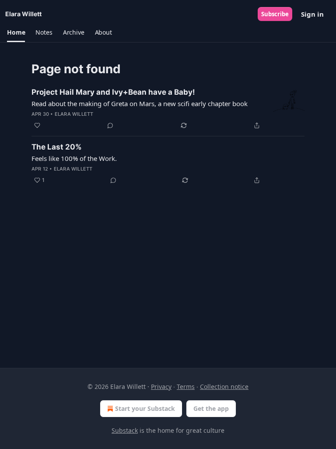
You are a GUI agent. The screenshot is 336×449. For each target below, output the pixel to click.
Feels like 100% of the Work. (74, 158)
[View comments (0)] (110, 125)
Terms (186, 386)
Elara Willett (74, 114)
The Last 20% (57, 147)
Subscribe (275, 14)
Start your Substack (145, 408)
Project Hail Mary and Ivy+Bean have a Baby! (113, 92)
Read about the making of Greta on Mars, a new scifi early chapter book (140, 103)
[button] (16, 32)
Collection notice (224, 386)
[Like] (37, 125)
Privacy (161, 386)
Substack (125, 430)
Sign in (312, 14)
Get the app (211, 408)
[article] (168, 109)
